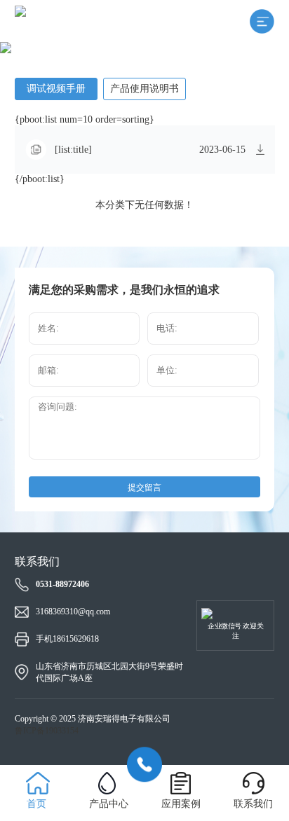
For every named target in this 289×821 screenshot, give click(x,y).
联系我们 (253, 804)
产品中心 (108, 804)
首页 (36, 804)
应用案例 (181, 804)
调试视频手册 (56, 88)
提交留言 (144, 487)
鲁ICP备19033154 (47, 731)
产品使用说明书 (144, 88)
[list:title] (73, 150)
